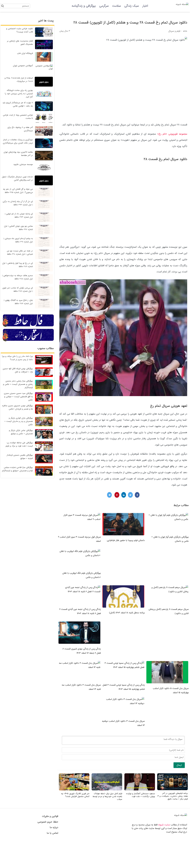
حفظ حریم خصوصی (48, 822)
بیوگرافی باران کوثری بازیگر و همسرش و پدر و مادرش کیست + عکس (18, 421)
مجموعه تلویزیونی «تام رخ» (172, 134)
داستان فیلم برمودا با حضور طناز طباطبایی (126, 540)
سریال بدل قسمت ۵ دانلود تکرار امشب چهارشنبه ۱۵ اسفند (171, 690)
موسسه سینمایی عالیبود (23, 164)
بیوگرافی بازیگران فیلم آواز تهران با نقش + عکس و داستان (170, 539)
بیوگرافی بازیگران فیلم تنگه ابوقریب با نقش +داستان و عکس (81, 575)
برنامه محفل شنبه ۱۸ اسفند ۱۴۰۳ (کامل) (127, 612)
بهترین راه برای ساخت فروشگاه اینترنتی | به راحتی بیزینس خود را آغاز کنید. (19, 93)
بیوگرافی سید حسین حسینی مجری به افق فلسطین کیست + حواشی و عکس (18, 396)
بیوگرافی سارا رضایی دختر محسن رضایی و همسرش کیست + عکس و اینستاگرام (18, 384)
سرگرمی (104, 6)
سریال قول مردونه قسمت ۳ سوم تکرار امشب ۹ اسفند (79, 539)
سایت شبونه (164, 825)
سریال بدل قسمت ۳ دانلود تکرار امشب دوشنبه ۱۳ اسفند (123, 723)
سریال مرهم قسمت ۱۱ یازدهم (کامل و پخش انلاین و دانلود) (169, 611)
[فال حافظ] (28, 326)
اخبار (145, 6)
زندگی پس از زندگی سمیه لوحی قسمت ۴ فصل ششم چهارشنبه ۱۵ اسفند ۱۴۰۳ (124, 687)
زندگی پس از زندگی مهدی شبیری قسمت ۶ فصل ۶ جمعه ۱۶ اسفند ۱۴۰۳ (82, 651)
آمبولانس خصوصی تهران (23, 65)
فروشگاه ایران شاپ (25, 53)
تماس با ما (52, 833)
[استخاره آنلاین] (28, 341)
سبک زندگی (131, 6)
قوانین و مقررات (50, 816)
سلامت (116, 6)
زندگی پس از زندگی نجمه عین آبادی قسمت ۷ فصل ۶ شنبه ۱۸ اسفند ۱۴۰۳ (80, 611)
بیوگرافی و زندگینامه (84, 6)
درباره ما (54, 827)
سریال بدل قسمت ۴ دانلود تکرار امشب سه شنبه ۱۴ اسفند (81, 687)
